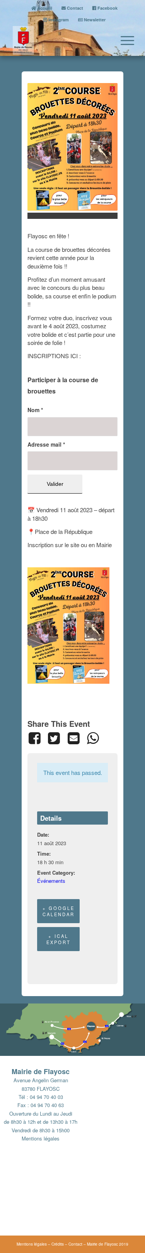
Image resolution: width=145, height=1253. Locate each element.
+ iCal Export (58, 939)
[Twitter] (53, 738)
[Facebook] (35, 738)
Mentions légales (41, 1138)
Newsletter (94, 20)
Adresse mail (46, 444)
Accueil (44, 8)
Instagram (58, 20)
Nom (35, 410)
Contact (74, 8)
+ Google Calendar (59, 911)
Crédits (57, 1244)
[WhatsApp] (92, 738)
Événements (51, 880)
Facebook (107, 8)
